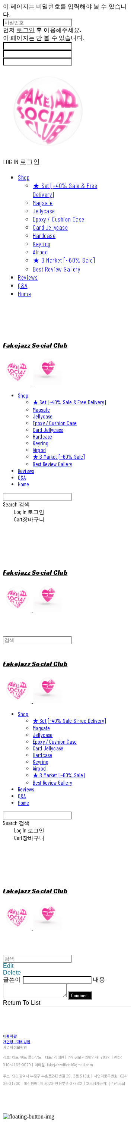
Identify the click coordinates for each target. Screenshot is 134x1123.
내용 (99, 979)
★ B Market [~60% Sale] (64, 260)
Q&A (23, 285)
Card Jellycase (50, 227)
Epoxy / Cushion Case (58, 219)
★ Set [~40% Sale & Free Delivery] (69, 402)
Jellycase (44, 211)
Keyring (42, 243)
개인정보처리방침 (17, 1041)
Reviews (28, 277)
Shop (23, 177)
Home (24, 293)
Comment (80, 995)
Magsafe (43, 202)
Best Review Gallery (56, 269)
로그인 (25, 30)
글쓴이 (12, 979)
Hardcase (44, 235)
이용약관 (10, 1036)
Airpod (40, 252)
